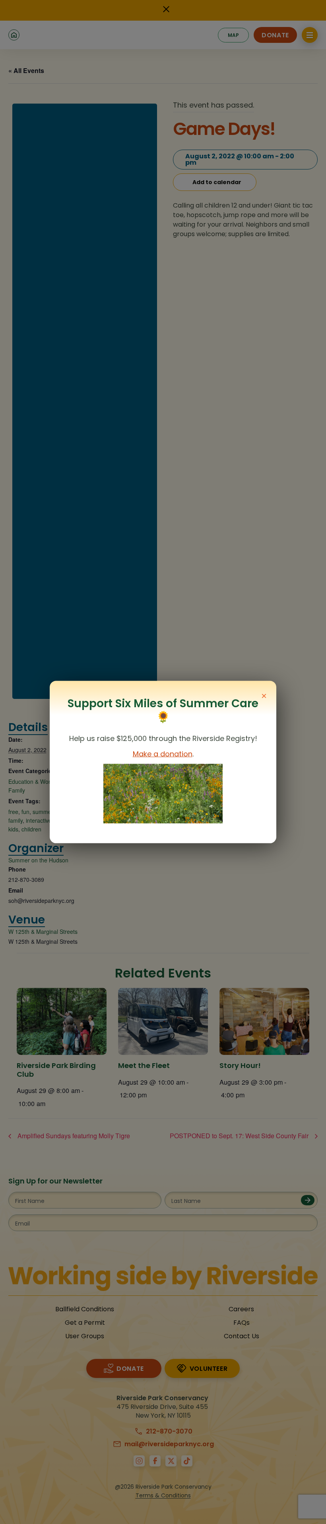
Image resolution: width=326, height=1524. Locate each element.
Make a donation (162, 754)
